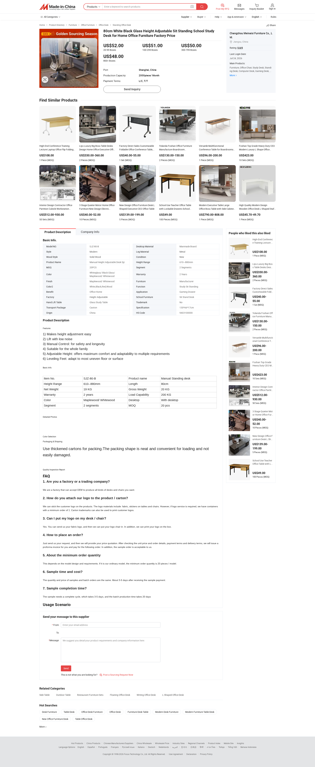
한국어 (184, 747)
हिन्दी (201, 747)
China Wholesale (144, 743)
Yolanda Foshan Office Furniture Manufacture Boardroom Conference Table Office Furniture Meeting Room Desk (262, 315)
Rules (273, 16)
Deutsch (151, 747)
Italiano (141, 747)
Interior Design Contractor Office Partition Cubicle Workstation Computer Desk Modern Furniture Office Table (262, 388)
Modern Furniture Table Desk (199, 711)
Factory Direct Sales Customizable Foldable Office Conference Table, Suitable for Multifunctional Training (262, 290)
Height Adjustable (99, 297)
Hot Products (77, 743)
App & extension (235, 16)
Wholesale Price (162, 743)
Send (66, 668)
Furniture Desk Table (138, 711)
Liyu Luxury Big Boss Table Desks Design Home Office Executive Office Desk (262, 265)
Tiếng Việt (232, 747)
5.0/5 (240, 48)
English (81, 747)
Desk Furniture (49, 711)
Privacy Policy (206, 754)
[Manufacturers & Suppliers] (57, 6)
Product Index (214, 743)
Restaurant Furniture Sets (90, 694)
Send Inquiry (132, 89)
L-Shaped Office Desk (173, 694)
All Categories (51, 16)
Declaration (191, 754)
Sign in (272, 8)
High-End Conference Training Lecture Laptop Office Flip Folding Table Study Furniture (262, 241)
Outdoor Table (63, 694)
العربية (175, 747)
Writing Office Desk (146, 694)
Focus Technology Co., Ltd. (136, 754)
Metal (182, 251)
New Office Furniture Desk (55, 718)
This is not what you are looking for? (79, 674)
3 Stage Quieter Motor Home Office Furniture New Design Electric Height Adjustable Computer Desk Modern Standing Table (262, 413)
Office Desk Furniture (92, 711)
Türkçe (221, 747)
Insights (240, 743)
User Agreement (176, 754)
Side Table (44, 694)
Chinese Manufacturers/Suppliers (118, 743)
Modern (93, 251)
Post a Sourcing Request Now (116, 674)
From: (55, 624)
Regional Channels (196, 743)
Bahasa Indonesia (248, 747)
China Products (93, 743)
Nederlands (164, 747)
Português (102, 747)
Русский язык (128, 747)
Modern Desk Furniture (166, 711)
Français (115, 747)
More (232, 75)
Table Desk (69, 711)
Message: (54, 640)
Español (91, 747)
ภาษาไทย (211, 747)
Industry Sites (179, 743)
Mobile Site (228, 743)
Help (217, 16)
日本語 (193, 747)
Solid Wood (95, 256)
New (181, 256)
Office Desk (115, 711)
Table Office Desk (83, 718)
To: (57, 632)
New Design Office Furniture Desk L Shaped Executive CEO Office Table (262, 437)
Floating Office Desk (120, 694)
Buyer (200, 16)
